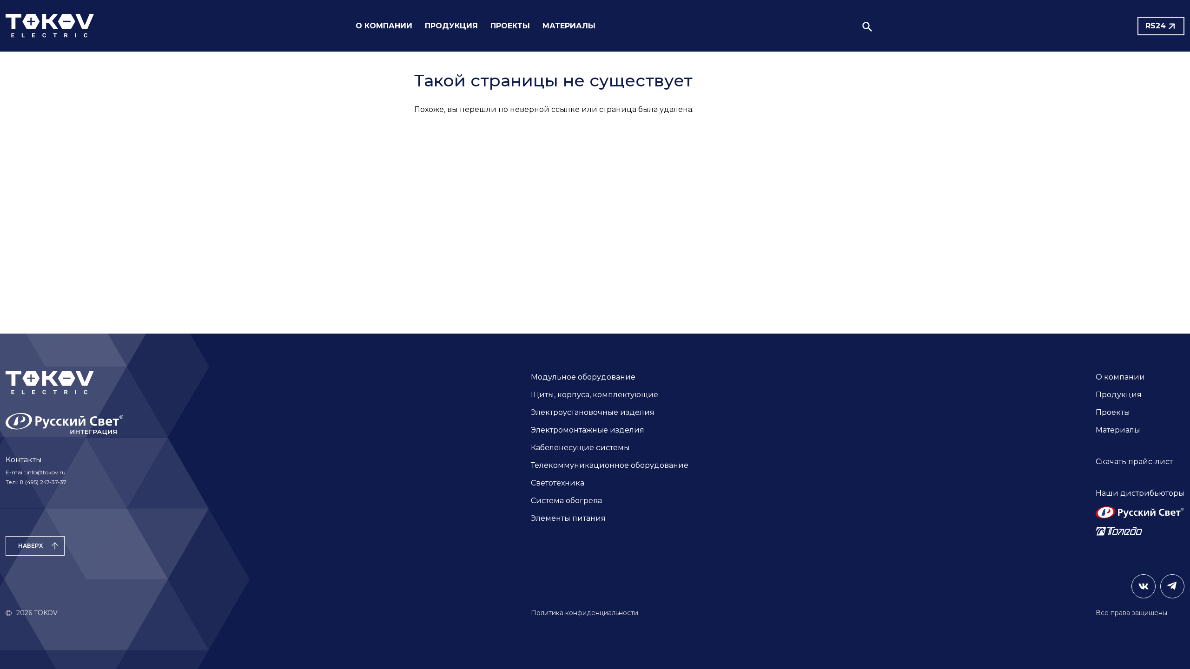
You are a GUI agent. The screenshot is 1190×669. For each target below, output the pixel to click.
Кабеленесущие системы (580, 447)
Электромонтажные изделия (587, 430)
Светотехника (557, 483)
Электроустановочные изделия (592, 412)
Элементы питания (568, 518)
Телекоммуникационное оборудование (609, 465)
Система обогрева (566, 500)
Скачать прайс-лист (1134, 461)
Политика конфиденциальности (584, 613)
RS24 (1155, 25)
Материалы (1118, 430)
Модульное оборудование (583, 377)
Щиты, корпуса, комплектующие (594, 394)
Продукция (1119, 394)
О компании (1120, 377)
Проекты (1113, 412)
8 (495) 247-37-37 (43, 482)
